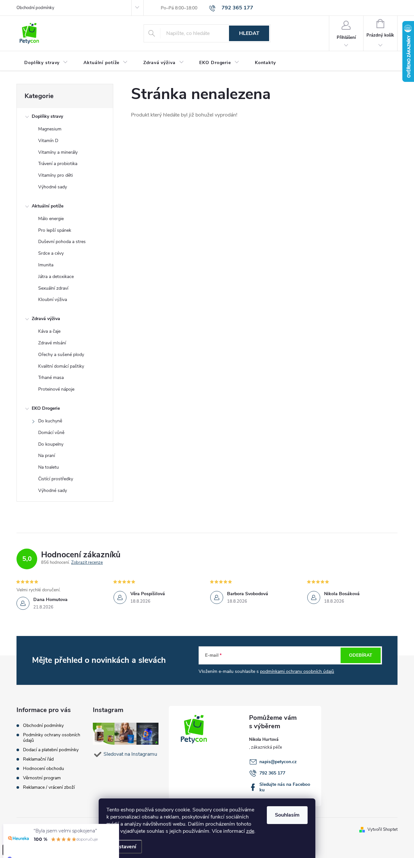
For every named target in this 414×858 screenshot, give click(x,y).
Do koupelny (50, 444)
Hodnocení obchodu (43, 768)
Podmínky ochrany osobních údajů (51, 737)
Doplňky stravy (47, 116)
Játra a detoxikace (56, 276)
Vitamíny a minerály (58, 152)
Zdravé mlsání (52, 343)
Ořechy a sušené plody (61, 354)
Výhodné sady (52, 187)
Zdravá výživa (46, 319)
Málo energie (51, 219)
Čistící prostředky (55, 479)
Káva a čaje (49, 331)
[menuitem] (46, 62)
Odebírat (360, 655)
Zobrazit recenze (87, 562)
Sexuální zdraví (53, 288)
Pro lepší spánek (54, 230)
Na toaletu (48, 467)
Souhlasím (287, 815)
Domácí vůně (51, 432)
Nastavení (124, 846)
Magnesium (49, 129)
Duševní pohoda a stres (62, 242)
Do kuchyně (50, 421)
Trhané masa (51, 377)
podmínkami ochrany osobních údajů (297, 671)
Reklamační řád (38, 759)
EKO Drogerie (46, 408)
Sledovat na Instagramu (130, 754)
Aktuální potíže (47, 206)
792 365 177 (272, 773)
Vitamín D (48, 141)
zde (250, 831)
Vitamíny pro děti (55, 175)
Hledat (249, 33)
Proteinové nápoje (56, 389)
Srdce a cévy (51, 253)
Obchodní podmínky (35, 8)
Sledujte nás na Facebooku (284, 787)
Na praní (46, 455)
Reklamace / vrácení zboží (49, 787)
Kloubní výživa (52, 299)
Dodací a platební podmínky (51, 750)
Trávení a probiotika (57, 164)
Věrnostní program (42, 778)
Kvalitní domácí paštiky (61, 366)
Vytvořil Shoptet (382, 829)
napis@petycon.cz (278, 762)
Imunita (45, 265)
